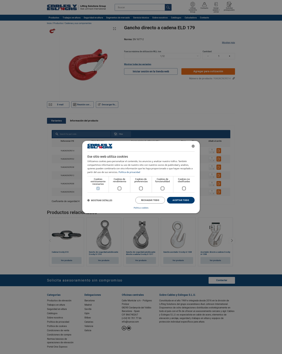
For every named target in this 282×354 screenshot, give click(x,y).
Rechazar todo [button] (150, 200)
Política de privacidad (129, 172)
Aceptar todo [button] (181, 200)
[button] (99, 200)
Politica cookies (141, 207)
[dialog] (141, 177)
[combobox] (193, 146)
